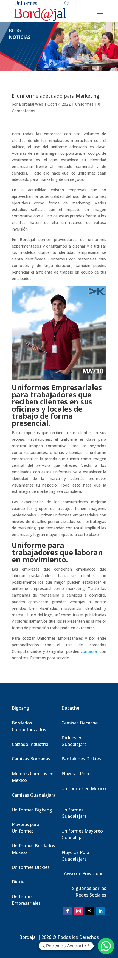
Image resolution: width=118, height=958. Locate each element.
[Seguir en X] (89, 911)
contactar (89, 651)
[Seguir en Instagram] (78, 911)
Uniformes (84, 104)
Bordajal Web (31, 104)
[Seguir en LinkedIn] (100, 911)
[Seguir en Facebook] (67, 911)
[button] (106, 946)
